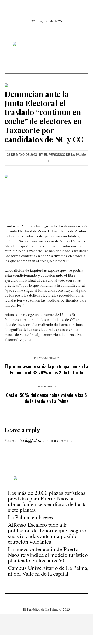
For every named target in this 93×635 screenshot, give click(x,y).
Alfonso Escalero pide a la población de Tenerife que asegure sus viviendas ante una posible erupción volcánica (47, 533)
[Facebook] (40, 7)
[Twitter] (52, 7)
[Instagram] (46, 7)
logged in (33, 440)
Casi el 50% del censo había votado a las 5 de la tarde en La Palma (46, 397)
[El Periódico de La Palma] (46, 44)
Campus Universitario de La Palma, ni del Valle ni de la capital (48, 570)
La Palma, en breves (30, 517)
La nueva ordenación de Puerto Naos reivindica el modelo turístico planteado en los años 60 (48, 554)
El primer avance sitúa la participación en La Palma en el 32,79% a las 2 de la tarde (46, 369)
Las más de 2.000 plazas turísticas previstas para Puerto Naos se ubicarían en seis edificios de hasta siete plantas (47, 501)
